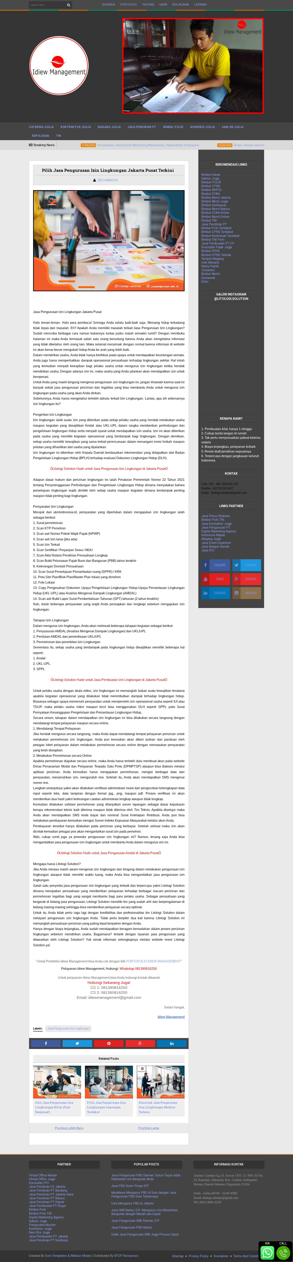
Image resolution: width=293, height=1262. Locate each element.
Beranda (108, 4)
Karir (163, 4)
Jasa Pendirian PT (142, 127)
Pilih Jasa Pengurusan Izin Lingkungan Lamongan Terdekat (106, 1107)
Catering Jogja (41, 127)
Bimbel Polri (173, 127)
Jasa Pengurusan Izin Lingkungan (68, 1028)
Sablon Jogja (233, 127)
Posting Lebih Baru (69, 1128)
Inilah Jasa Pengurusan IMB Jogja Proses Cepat (145, 1234)
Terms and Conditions (248, 1256)
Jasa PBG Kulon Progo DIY (130, 1186)
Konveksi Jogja (202, 127)
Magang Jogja (109, 127)
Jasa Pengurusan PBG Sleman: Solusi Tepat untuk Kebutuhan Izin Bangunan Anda (145, 1177)
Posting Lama (148, 1128)
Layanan (200, 4)
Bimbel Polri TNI (212, 520)
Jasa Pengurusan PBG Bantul (131, 1227)
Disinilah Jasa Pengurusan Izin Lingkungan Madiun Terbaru (158, 1107)
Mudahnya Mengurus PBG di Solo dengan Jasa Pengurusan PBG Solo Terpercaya (143, 1194)
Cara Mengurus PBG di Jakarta (132, 1203)
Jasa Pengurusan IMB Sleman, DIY (135, 1221)
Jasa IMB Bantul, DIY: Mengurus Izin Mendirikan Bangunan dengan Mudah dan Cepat (144, 1212)
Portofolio (128, 4)
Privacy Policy (198, 1256)
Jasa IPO (207, 550)
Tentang (148, 4)
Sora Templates (56, 1256)
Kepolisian (40, 135)
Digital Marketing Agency (218, 531)
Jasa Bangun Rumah (215, 546)
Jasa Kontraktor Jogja (216, 524)
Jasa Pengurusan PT (215, 527)
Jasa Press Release (215, 516)
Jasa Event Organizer (216, 543)
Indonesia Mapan (213, 535)
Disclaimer (220, 1256)
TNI (58, 135)
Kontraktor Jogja (76, 127)
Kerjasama (180, 4)
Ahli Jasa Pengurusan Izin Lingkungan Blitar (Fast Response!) (54, 1107)
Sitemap (178, 1256)
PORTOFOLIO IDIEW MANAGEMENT (153, 961)
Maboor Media (81, 1256)
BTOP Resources (126, 1256)
